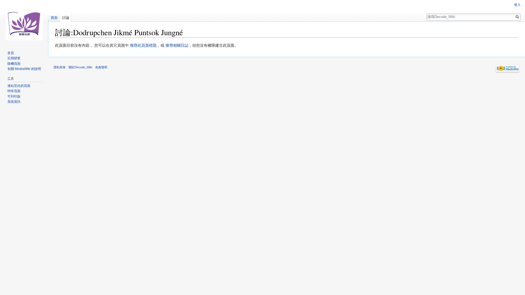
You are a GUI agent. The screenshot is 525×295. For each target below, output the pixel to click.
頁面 (54, 18)
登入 (517, 5)
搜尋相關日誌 (176, 45)
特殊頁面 (14, 91)
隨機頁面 (14, 64)
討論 (65, 18)
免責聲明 (101, 67)
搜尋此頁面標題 (143, 45)
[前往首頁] (24, 22)
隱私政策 (60, 67)
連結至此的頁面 (18, 86)
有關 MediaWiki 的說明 (24, 69)
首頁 (10, 53)
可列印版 (14, 96)
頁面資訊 (14, 102)
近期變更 (14, 58)
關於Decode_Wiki (80, 67)
